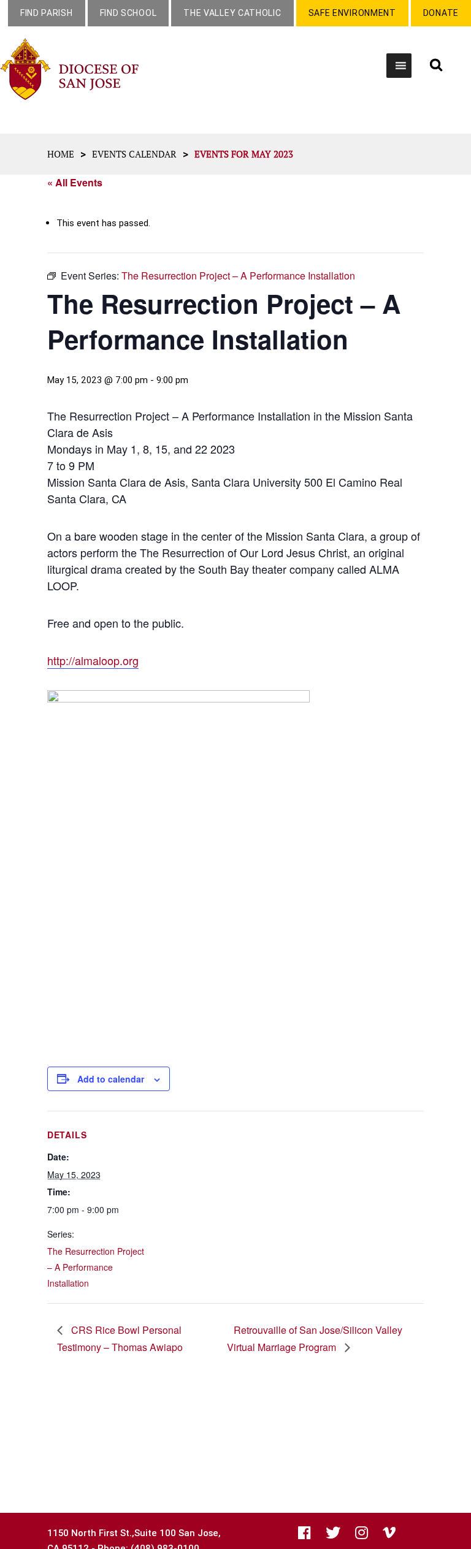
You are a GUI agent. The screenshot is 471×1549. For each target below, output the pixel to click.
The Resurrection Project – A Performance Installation (95, 1267)
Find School (128, 12)
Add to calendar (110, 1079)
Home (60, 154)
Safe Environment (352, 12)
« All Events (74, 182)
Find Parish (46, 12)
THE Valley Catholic (232, 12)
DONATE (441, 12)
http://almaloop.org (93, 660)
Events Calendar (134, 154)
